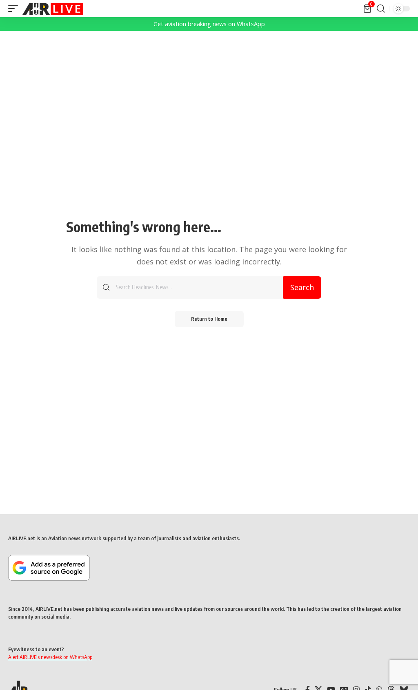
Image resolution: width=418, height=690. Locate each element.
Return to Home (209, 319)
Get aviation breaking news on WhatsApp (209, 24)
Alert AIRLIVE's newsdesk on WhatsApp (50, 657)
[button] (15, 8)
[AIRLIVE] (52, 8)
